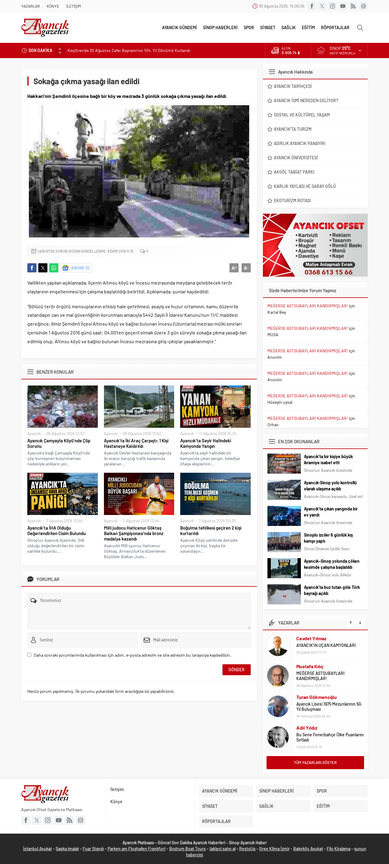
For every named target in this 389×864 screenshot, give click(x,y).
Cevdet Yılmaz (311, 638)
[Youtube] (343, 6)
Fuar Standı (93, 848)
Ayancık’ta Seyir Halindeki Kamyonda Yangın (205, 443)
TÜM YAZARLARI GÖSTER (315, 762)
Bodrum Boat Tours (187, 848)
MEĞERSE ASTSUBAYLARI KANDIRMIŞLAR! (307, 305)
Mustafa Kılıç (310, 666)
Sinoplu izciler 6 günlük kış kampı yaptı (328, 538)
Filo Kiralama (338, 848)
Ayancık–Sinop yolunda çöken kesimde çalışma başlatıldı (332, 564)
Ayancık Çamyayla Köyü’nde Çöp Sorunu (58, 443)
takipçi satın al (222, 848)
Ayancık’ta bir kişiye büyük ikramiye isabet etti (328, 459)
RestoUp (247, 848)
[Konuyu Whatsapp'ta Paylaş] (53, 267)
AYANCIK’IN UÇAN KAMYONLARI (326, 645)
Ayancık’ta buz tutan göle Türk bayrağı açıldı (332, 590)
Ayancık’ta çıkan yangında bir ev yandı (331, 511)
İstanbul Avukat (37, 848)
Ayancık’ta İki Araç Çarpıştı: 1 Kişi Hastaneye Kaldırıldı (136, 443)
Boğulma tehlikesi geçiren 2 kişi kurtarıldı (210, 530)
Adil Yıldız (306, 728)
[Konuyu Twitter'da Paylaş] (42, 267)
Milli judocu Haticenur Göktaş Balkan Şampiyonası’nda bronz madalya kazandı (134, 533)
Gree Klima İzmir (274, 848)
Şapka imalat (67, 848)
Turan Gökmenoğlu (316, 697)
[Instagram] (332, 6)
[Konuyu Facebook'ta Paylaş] (31, 267)
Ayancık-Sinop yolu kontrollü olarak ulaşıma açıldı (330, 485)
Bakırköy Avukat (308, 848)
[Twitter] (322, 6)
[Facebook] (312, 6)
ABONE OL (81, 267)
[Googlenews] (363, 6)
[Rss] (353, 6)
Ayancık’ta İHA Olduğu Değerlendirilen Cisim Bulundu (56, 530)
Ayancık (34, 433)
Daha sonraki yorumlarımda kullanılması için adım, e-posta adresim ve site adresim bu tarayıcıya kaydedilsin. (132, 655)
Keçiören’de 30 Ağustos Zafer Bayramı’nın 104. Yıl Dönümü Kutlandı (128, 50)
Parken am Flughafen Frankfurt (137, 848)
